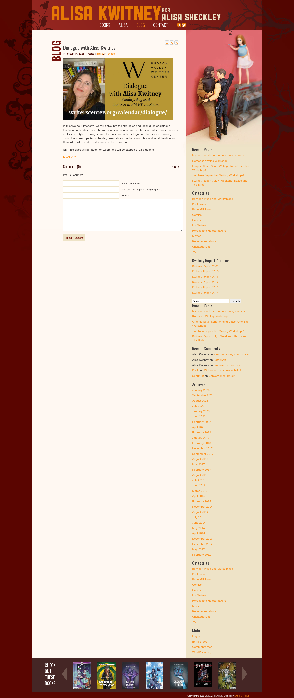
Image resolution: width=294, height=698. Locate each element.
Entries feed (199, 641)
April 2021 (198, 427)
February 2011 (201, 554)
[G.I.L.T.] (82, 688)
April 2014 (198, 533)
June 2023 (199, 416)
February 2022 (201, 421)
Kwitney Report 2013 (205, 287)
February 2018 (201, 443)
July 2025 (198, 405)
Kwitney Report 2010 (205, 271)
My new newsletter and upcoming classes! (219, 155)
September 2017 (202, 453)
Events (100, 53)
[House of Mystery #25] (227, 688)
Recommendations (204, 241)
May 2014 (198, 528)
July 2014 (198, 517)
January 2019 (201, 437)
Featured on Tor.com (227, 365)
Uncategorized (201, 246)
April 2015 (198, 496)
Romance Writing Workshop (210, 160)
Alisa (123, 25)
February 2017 (201, 469)
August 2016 (200, 475)
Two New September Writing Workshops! (218, 175)
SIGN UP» (69, 156)
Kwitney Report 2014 (205, 292)
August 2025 (200, 400)
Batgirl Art (220, 359)
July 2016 (198, 480)
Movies (196, 235)
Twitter (184, 25)
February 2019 (201, 432)
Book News (199, 204)
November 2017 (202, 448)
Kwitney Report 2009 (205, 266)
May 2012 (198, 549)
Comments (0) (72, 166)
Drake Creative (241, 696)
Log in (196, 636)
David (195, 370)
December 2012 (202, 544)
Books (104, 25)
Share (175, 167)
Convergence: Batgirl (222, 375)
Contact (160, 25)
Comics (197, 214)
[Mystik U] (154, 688)
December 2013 (202, 538)
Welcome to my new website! (232, 354)
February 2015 (201, 501)
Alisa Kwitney (136, 13)
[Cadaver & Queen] (179, 688)
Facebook (179, 25)
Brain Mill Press (202, 209)
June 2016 (199, 485)
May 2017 (198, 464)
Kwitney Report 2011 (205, 276)
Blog (140, 25)
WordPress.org (201, 652)
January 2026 (201, 390)
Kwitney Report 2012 (205, 282)
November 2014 (202, 506)
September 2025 (202, 395)
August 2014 (200, 512)
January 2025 (201, 411)
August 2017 (200, 459)
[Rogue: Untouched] (106, 688)
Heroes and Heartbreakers (209, 230)
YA (194, 251)
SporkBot (198, 375)
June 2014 (199, 522)
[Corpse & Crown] (130, 688)
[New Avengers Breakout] (203, 686)
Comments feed (202, 646)
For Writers (109, 53)
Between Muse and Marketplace (212, 198)
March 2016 (199, 490)
